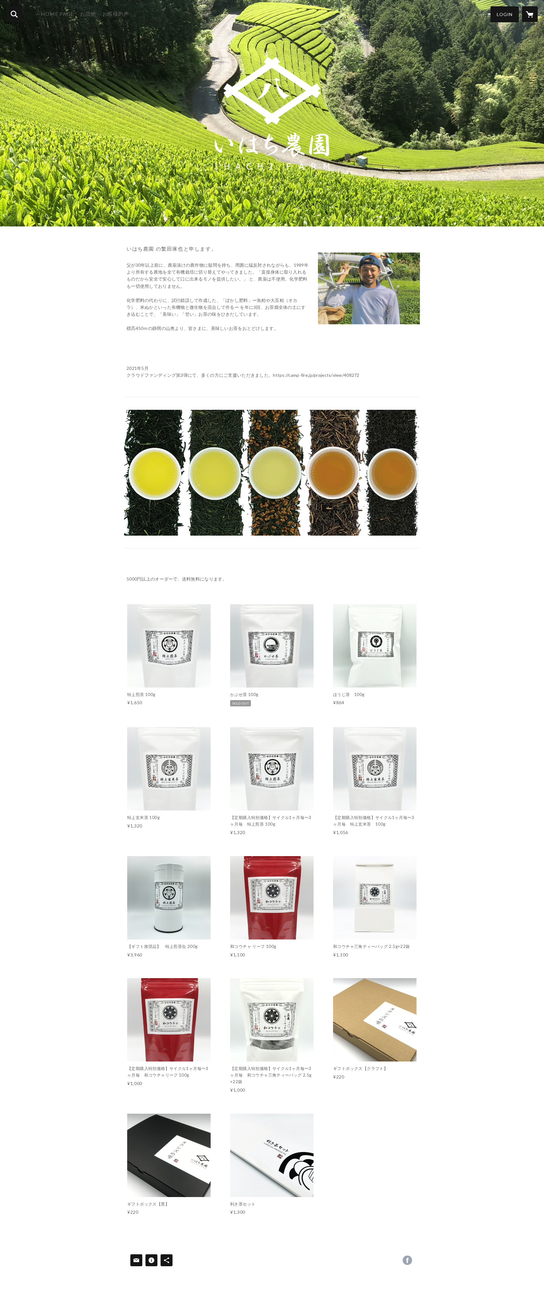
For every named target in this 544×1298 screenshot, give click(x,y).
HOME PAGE (57, 14)
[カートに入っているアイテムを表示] (530, 14)
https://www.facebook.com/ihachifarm (407, 1260)
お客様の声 (115, 14)
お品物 (88, 14)
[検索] (14, 14)
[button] (504, 14)
